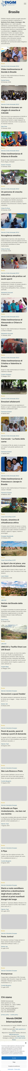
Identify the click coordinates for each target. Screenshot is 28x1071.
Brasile (3, 63)
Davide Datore (5, 80)
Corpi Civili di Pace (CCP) (8, 516)
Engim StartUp (21, 1036)
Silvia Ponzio (4, 619)
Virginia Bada (5, 666)
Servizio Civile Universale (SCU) (10, 66)
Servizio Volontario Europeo (9, 691)
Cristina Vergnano (6, 374)
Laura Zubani (4, 576)
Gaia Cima (4, 126)
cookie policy (14, 1014)
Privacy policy (17, 1069)
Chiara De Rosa (5, 208)
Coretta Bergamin (6, 781)
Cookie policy (11, 1069)
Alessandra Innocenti (7, 292)
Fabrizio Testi (5, 744)
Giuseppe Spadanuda (7, 536)
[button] (26, 1043)
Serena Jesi (4, 704)
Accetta (14, 1058)
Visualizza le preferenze (14, 1066)
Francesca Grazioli (6, 411)
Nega (14, 1062)
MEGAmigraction (14, 1034)
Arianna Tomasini (6, 164)
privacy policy (5, 1014)
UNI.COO (3, 600)
